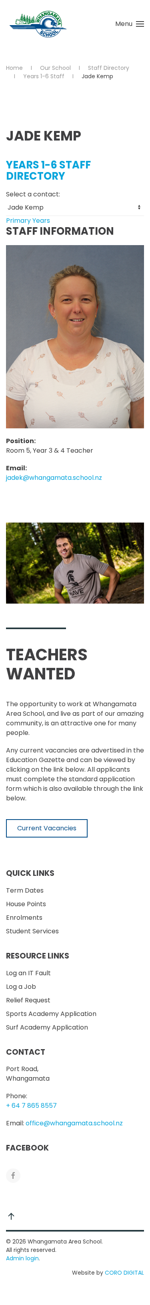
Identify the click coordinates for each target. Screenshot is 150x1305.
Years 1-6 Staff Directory (48, 170)
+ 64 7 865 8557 (31, 1105)
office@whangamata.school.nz (74, 1123)
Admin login (22, 1258)
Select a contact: (33, 194)
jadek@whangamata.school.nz (54, 477)
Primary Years (28, 220)
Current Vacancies (46, 828)
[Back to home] (38, 24)
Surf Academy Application (47, 1027)
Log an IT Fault (28, 973)
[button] (129, 24)
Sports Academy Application (51, 1013)
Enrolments (24, 917)
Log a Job (21, 986)
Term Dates (25, 890)
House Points (26, 904)
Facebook (27, 1148)
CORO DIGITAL (124, 1273)
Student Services (32, 931)
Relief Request (28, 1000)
